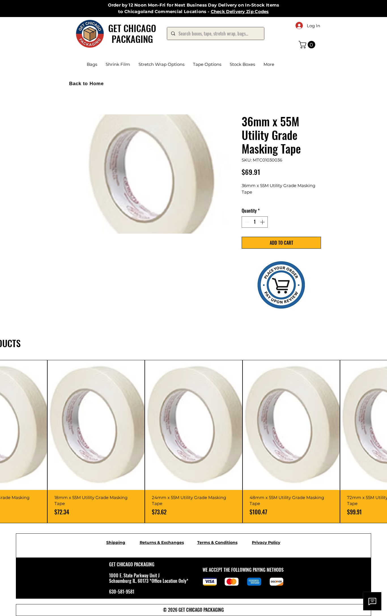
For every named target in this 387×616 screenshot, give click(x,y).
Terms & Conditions (217, 549)
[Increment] (263, 229)
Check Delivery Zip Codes (240, 11)
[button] (308, 45)
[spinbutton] (254, 229)
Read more (252, 205)
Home (73, 94)
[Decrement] (246, 229)
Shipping (115, 549)
